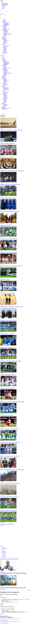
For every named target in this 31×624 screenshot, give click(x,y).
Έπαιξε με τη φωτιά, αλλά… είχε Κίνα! (6, 347)
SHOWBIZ (5, 100)
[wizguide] (3, 553)
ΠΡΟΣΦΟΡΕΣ (4, 107)
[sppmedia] (2, 546)
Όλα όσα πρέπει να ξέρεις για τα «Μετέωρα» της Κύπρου (9, 483)
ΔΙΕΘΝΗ (5, 28)
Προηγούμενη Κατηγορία (3, 574)
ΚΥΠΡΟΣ (3, 19)
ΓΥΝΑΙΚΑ (5, 48)
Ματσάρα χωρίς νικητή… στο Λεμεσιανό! (7, 333)
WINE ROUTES (6, 104)
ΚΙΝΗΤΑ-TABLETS (6, 45)
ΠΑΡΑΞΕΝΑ (5, 38)
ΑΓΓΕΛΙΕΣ (3, 86)
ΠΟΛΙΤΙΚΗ (5, 94)
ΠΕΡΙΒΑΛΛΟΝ (6, 98)
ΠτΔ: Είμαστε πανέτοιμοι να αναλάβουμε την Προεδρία (9, 211)
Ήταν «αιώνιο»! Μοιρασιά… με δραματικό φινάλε (8, 510)
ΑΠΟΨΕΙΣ (1, 571)
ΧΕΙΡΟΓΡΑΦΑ (6, 43)
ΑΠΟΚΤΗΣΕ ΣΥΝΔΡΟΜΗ (4, 620)
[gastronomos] (4, 555)
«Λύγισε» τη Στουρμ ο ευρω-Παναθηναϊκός (7, 374)
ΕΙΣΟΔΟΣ (3, 8)
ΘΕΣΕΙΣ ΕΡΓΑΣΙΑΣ (6, 89)
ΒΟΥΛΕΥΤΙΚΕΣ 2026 (6, 22)
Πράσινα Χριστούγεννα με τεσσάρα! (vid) (7, 157)
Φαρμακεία (3, 6)
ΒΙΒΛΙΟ (5, 42)
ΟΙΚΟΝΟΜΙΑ (5, 30)
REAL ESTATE (6, 31)
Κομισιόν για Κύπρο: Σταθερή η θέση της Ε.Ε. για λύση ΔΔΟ (13, 587)
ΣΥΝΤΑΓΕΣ (5, 50)
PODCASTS (5, 105)
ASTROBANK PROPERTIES (8, 73)
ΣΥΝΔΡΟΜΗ (2, 613)
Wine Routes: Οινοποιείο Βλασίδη (6, 225)
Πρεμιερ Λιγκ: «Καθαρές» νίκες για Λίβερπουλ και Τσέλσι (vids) (11, 265)
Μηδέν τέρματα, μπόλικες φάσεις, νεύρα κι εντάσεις (8, 252)
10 (3, 525)
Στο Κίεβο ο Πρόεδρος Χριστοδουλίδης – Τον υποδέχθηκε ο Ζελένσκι (11, 306)
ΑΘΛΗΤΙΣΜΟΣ (4, 65)
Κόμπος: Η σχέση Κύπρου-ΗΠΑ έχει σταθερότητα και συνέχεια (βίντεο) (12, 469)
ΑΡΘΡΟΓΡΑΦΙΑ (6, 52)
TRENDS (5, 34)
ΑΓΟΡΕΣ (5, 32)
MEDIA (3, 103)
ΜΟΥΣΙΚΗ (5, 41)
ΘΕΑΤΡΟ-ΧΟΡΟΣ (6, 40)
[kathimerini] (3, 551)
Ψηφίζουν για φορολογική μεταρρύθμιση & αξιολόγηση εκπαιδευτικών (12, 170)
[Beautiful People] (4, 552)
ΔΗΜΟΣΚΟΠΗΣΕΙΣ (6, 24)
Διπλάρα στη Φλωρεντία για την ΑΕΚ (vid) (7, 388)
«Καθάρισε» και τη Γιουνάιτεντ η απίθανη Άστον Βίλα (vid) (10, 184)
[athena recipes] (4, 554)
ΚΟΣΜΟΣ (3, 37)
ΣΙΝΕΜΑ (5, 39)
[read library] (3, 556)
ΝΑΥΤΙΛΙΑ (5, 36)
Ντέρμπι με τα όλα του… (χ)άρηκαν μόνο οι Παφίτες (9, 238)
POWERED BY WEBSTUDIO (14, 559)
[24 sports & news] (4, 548)
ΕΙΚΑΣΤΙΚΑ (5, 81)
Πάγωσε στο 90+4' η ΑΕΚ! (4, 279)
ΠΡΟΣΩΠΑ (5, 97)
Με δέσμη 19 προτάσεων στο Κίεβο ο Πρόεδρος (8, 320)
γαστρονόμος (3, 5)
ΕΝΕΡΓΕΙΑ (5, 35)
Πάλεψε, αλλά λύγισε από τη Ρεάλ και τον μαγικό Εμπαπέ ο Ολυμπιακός (12, 401)
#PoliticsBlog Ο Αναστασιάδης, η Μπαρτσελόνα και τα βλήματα (13, 573)
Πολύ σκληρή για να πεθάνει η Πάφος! (6, 415)
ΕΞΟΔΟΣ (5, 51)
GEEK (3, 90)
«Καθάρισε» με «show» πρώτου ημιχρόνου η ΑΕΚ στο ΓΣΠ (10, 442)
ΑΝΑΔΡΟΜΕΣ (6, 96)
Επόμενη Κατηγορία (3, 589)
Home (3, 2)
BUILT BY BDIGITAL (3, 559)
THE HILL (5, 53)
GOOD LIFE (3, 47)
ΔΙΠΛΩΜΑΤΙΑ (6, 25)
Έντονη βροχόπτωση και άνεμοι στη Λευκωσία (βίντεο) (9, 496)
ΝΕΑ (4, 44)
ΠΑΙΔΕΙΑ (5, 20)
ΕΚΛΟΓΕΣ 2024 (6, 23)
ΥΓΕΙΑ (4, 60)
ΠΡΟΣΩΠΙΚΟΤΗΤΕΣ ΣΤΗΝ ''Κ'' (6, 108)
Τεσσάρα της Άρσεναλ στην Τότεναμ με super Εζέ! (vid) (9, 428)
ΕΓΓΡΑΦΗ (1, 603)
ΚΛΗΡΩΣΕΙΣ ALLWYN (7, 68)
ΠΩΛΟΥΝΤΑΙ (5, 88)
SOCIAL (5, 46)
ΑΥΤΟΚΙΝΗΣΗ (6, 93)
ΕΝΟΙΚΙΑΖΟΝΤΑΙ (6, 87)
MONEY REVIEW (6, 33)
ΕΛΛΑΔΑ (5, 27)
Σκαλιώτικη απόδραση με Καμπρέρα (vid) (7, 143)
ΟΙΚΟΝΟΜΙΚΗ (4, 29)
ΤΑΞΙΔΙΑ (5, 49)
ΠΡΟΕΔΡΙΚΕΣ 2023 (6, 63)
